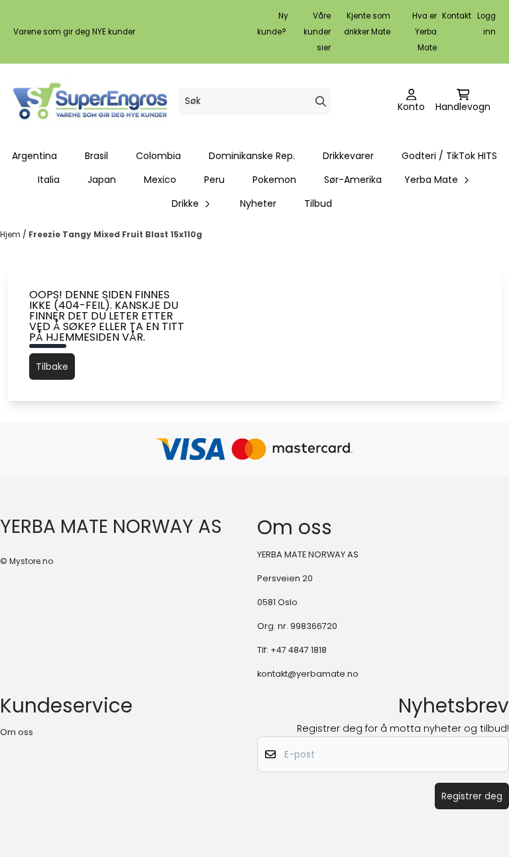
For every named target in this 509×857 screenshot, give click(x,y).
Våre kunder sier (317, 32)
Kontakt (456, 16)
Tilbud (318, 203)
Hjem (11, 234)
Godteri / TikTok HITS (449, 155)
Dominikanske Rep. (252, 155)
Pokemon (274, 179)
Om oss (16, 732)
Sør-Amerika (353, 179)
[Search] (321, 101)
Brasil (96, 155)
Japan (101, 179)
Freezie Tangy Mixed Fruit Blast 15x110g (115, 234)
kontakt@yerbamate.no (308, 673)
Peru (214, 179)
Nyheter (258, 203)
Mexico (160, 179)
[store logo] (90, 101)
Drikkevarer (348, 155)
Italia (49, 179)
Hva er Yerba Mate (424, 32)
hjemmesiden (82, 337)
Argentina (34, 155)
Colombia (158, 155)
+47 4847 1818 (298, 650)
